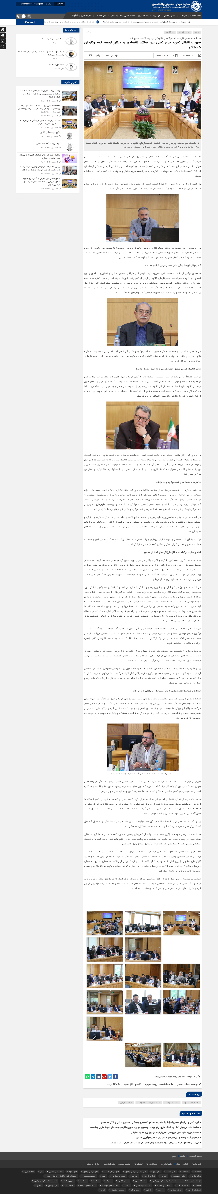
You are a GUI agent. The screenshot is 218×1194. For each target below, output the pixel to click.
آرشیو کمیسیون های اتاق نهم (117, 1164)
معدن (39, 1185)
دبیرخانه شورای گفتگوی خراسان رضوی (61, 1176)
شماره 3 (83, 1180)
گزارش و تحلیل (170, 15)
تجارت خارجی (149, 1176)
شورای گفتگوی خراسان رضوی (45, 1180)
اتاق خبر (184, 15)
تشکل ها (169, 32)
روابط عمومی (151, 1084)
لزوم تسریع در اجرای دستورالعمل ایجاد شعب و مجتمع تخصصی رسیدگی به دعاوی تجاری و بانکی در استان (150, 1122)
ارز (41, 1171)
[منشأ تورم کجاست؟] (47, 68)
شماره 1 (109, 1180)
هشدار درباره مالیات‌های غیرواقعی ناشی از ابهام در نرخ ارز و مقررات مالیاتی (165, 1132)
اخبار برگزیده (184, 32)
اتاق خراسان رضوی (90, 1171)
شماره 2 (96, 1180)
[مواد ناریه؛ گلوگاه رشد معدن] (47, 42)
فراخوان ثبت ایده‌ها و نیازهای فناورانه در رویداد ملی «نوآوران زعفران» (167, 1137)
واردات (160, 1189)
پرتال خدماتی (86, 15)
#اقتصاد (198, 1171)
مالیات (127, 1185)
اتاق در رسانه (155, 15)
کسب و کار (135, 1189)
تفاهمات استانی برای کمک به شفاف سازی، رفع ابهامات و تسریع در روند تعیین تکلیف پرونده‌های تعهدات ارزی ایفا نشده (98, 22)
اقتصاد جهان (129, 15)
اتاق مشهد (73, 1171)
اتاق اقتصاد (101, 15)
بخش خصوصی (171, 1102)
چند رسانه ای (116, 15)
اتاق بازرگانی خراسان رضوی (135, 1171)
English (75, 15)
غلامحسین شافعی (164, 1185)
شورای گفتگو (68, 1180)
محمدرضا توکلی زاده (87, 1185)
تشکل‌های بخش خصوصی (149, 1102)
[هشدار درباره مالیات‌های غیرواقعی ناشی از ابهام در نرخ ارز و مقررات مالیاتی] (47, 124)
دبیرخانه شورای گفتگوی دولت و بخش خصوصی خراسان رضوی (176, 1180)
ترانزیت (134, 1176)
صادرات (198, 1185)
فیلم (174, 1156)
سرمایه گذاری (123, 1180)
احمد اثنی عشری (55, 1171)
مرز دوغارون (52, 1185)
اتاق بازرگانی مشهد (191, 1102)
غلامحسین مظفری (143, 1185)
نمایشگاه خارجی (194, 1189)
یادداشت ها (152, 1164)
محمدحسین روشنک (110, 1185)
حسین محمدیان (89, 1176)
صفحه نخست (196, 15)
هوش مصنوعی (175, 1189)
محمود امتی (68, 1185)
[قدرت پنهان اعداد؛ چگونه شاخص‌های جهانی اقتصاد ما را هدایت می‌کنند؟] (47, 55)
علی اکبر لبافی (183, 1185)
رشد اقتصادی (140, 1180)
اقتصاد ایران (143, 15)
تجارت (164, 1176)
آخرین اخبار (197, 1164)
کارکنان (148, 1189)
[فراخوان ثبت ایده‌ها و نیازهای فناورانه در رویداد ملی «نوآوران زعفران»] (47, 158)
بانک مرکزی (196, 1176)
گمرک (103, 1189)
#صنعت (185, 1171)
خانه (197, 32)
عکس (182, 1156)
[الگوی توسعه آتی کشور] (47, 135)
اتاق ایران (156, 1171)
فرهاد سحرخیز (126, 1102)
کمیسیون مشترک (118, 1189)
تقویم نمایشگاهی (118, 1176)
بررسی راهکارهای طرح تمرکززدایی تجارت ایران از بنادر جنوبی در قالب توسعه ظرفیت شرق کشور (155, 1142)
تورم (103, 1176)
